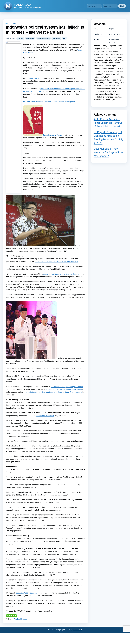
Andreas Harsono (36, 78)
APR (64, 38)
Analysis (20, 38)
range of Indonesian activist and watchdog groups (63, 274)
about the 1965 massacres (26, 593)
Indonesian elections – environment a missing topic (49, 102)
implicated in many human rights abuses (67, 387)
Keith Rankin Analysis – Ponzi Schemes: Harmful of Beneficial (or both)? (108, 123)
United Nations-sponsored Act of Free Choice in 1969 (56, 261)
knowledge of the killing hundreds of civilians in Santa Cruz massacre (54, 392)
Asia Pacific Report (43, 38)
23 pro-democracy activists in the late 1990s (64, 389)
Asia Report (56, 38)
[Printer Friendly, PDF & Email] (11, 616)
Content (108, 6)
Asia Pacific (30, 38)
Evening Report (22, 5)
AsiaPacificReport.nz (22, 619)
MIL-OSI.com (77, 630)
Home (122, 6)
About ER (92, 6)
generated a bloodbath (45, 416)
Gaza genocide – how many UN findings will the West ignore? (108, 152)
